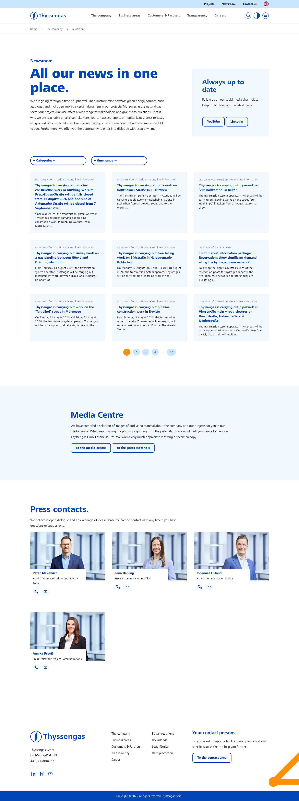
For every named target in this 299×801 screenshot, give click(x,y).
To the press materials (133, 447)
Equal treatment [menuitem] (163, 733)
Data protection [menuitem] (162, 753)
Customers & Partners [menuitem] (164, 15)
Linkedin (236, 121)
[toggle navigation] (265, 15)
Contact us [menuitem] (249, 4)
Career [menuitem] (115, 759)
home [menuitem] (33, 29)
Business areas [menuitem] (129, 15)
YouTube (213, 121)
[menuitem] (33, 773)
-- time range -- (105, 160)
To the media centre (91, 447)
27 (171, 352)
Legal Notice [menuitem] (160, 746)
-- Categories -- (44, 160)
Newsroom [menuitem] (229, 4)
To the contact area (212, 757)
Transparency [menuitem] (197, 15)
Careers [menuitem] (220, 15)
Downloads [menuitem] (159, 740)
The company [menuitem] (101, 15)
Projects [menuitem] (209, 4)
